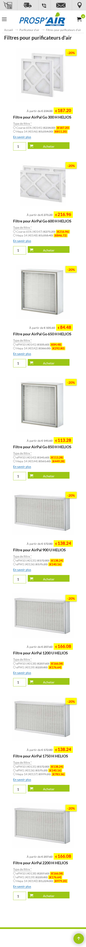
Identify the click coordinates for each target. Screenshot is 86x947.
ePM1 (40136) (38, 564)
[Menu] (4, 19)
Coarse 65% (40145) (42, 127)
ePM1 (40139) (38, 667)
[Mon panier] (79, 19)
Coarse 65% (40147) (42, 231)
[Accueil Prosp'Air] (42, 19)
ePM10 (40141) (38, 344)
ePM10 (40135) (39, 560)
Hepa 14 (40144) (40, 461)
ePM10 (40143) (39, 457)
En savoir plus (22, 137)
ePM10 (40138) (39, 663)
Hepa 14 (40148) (41, 235)
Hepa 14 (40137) (40, 774)
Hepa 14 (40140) (41, 881)
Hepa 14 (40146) (41, 131)
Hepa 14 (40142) (40, 348)
